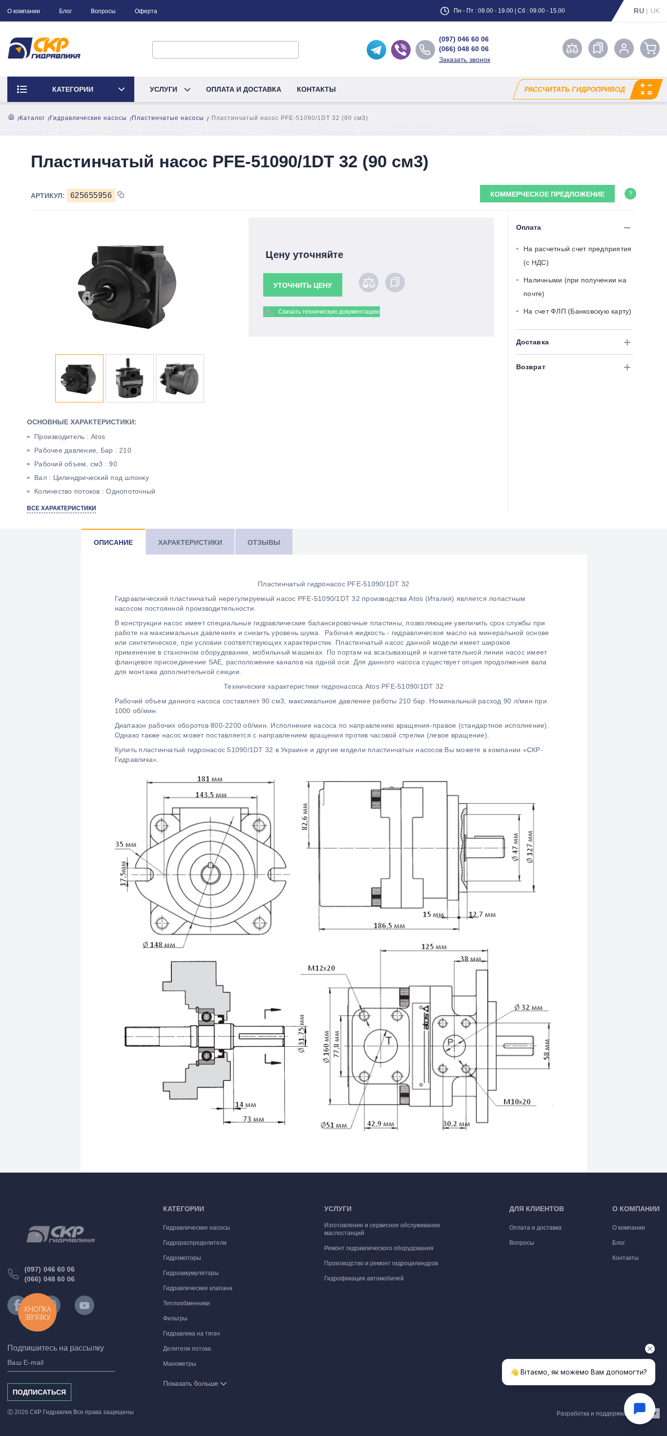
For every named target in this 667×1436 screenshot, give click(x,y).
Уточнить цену (302, 285)
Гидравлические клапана (197, 1288)
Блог (65, 11)
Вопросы (103, 11)
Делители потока (187, 1348)
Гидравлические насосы (88, 118)
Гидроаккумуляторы (191, 1273)
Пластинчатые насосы (168, 118)
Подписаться (39, 1392)
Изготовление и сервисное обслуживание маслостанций (382, 1229)
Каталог (32, 118)
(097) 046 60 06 (464, 39)
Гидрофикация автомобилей (364, 1278)
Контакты (316, 89)
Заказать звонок (465, 59)
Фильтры (175, 1318)
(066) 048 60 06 (464, 49)
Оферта (146, 11)
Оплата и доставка (243, 89)
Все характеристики (61, 508)
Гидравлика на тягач (191, 1333)
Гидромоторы (182, 1258)
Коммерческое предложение (547, 194)
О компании (23, 11)
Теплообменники (186, 1303)
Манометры (179, 1363)
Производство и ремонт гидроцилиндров (381, 1263)
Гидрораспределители (195, 1242)
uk (655, 11)
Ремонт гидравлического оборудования (379, 1248)
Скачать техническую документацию (328, 311)
